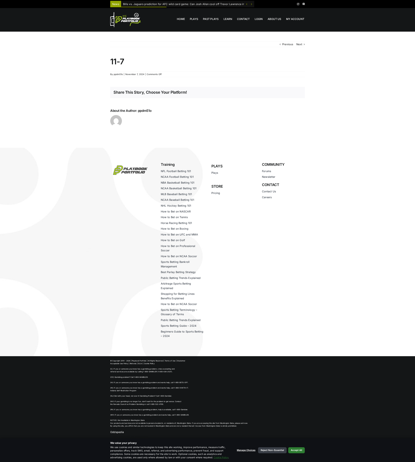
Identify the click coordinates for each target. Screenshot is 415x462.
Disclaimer (181, 361)
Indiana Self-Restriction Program (123, 391)
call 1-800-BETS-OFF (179, 382)
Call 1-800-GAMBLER (138, 377)
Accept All (296, 450)
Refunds (133, 363)
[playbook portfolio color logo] (129, 163)
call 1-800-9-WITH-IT (179, 388)
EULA (140, 363)
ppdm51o (118, 74)
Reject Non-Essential (272, 450)
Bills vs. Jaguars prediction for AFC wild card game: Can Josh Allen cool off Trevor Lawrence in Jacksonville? (192, 4)
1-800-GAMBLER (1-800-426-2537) (157, 372)
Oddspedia (117, 432)
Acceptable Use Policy (119, 363)
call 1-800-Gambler (179, 409)
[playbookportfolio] (126, 13)
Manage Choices (246, 450)
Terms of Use (170, 361)
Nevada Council (119, 404)
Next (299, 44)
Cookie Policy (149, 363)
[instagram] (298, 4)
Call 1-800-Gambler (163, 396)
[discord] (303, 4)
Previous (287, 44)
